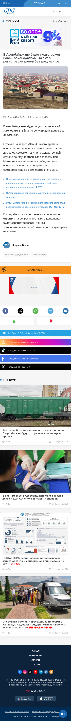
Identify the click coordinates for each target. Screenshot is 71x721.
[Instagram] (25, 672)
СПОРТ (57, 11)
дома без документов (16, 254)
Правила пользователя (17, 711)
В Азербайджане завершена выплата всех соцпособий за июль (36, 195)
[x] (30, 672)
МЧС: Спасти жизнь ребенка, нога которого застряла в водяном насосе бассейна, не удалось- (35, 204)
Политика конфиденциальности (49, 711)
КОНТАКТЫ (35, 655)
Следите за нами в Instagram (23, 342)
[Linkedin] (46, 672)
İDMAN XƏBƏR (35, 270)
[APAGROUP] (35, 691)
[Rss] (51, 672)
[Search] (59, 3)
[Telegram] (41, 672)
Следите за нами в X (19, 367)
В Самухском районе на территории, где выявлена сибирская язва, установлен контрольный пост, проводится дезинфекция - (33, 183)
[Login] (66, 3)
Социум (63, 21)
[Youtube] (35, 672)
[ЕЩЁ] (66, 11)
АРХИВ (35, 660)
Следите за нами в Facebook (23, 358)
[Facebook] (20, 672)
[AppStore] (46, 699)
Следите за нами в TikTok (21, 350)
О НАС (35, 651)
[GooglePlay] (24, 699)
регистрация (39, 254)
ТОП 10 (35, 664)
